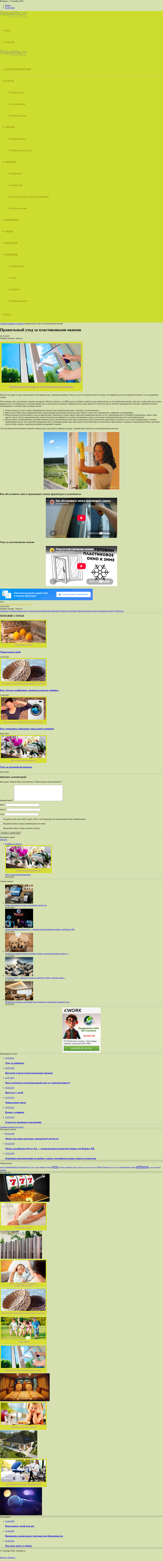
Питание (10, 127)
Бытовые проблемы (18, 301)
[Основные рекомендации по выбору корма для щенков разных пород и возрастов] (19, 951)
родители (157, 1167)
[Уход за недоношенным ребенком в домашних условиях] (23, 1286)
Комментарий (6, 800)
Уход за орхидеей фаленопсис (16, 767)
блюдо (33, 1167)
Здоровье (10, 162)
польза (112, 1167)
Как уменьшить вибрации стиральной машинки (27, 728)
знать (74, 1167)
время (37, 1167)
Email (3, 809)
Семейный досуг (17, 266)
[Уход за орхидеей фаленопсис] (23, 762)
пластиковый (10, 604)
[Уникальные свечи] (23, 647)
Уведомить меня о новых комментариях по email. (24, 824)
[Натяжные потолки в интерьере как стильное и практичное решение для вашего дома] (19, 1000)
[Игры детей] (23, 1343)
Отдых (13, 278)
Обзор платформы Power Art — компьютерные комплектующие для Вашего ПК (39, 929)
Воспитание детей (18, 115)
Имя (2, 805)
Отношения (11, 220)
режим (151, 1167)
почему (116, 1167)
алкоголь (3, 1167)
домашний (68, 1167)
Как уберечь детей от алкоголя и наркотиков (29, 196)
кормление (89, 1167)
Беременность (16, 173)
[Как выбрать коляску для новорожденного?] (23, 1486)
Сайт (2, 814)
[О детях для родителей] (13, 17)
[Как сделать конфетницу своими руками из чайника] (23, 685)
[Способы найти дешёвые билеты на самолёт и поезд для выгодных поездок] (19, 975)
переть (99, 1167)
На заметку (15, 289)
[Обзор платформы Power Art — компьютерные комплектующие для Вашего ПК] (19, 927)
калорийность (81, 1167)
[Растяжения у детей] (23, 1229)
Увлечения (11, 243)
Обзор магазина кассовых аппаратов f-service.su (26, 905)
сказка (3, 1170)
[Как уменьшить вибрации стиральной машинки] (23, 724)
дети (55, 1167)
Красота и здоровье (18, 208)
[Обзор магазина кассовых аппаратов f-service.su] (19, 903)
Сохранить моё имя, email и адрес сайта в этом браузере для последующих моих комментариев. (44, 819)
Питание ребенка (17, 139)
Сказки (9, 231)
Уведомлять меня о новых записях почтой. (21, 828)
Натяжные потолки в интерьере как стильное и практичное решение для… (37, 1002)
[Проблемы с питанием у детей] (23, 1429)
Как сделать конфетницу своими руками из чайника (29, 690)
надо (94, 1167)
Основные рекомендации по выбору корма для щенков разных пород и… (37, 954)
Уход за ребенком (17, 104)
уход (30, 604)
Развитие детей (16, 92)
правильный (22, 604)
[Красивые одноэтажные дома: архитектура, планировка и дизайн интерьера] (18, 1458)
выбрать (43, 1167)
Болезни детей (16, 185)
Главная (3, 324)
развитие (132, 1167)
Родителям (11, 254)
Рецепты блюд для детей (20, 150)
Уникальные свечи (10, 652)
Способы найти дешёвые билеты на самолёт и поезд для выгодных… (35, 978)
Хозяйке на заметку (15, 324)
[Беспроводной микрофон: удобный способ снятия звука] (21, 1515)
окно (2, 604)
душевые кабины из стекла (11, 1127)
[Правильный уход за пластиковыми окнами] (23, 1372)
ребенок (142, 1167)
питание (106, 1167)
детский (61, 1167)
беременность (12, 1167)
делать (48, 1167)
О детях (9, 81)
